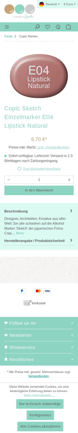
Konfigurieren (40, 415)
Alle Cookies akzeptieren (40, 426)
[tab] (39, 222)
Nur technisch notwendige (40, 404)
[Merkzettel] (47, 26)
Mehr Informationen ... (39, 395)
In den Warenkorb (39, 190)
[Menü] (7, 26)
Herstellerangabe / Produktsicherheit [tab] (34, 241)
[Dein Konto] (58, 26)
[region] (39, 76)
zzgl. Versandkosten (53, 147)
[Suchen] (37, 26)
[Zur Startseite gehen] (19, 11)
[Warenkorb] (68, 26)
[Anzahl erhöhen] (69, 180)
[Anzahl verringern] (8, 180)
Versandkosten (38, 376)
